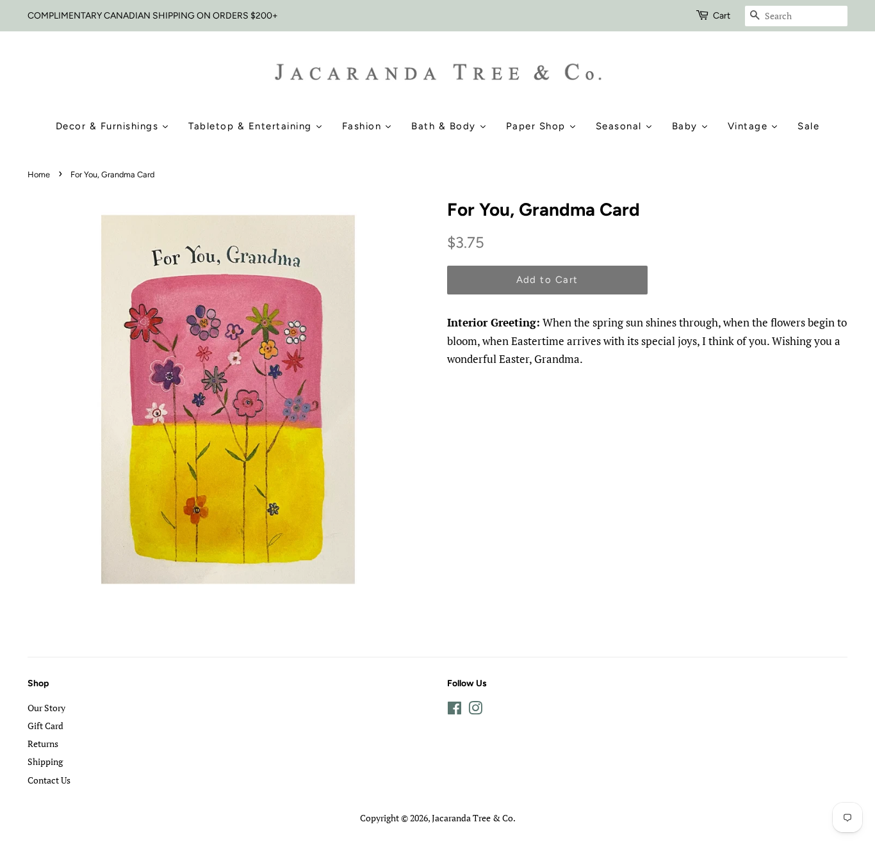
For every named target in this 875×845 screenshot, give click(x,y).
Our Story (46, 708)
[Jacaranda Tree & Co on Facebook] (454, 710)
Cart (721, 15)
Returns (43, 743)
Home (39, 174)
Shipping (45, 761)
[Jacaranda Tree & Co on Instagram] (475, 710)
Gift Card (45, 726)
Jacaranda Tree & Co (472, 818)
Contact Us (49, 780)
